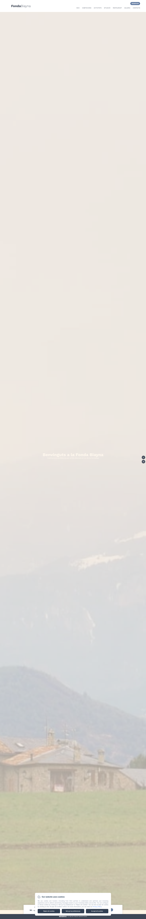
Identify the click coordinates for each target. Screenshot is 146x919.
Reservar (135, 3)
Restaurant (117, 8)
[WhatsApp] (143, 457)
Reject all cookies (48, 911)
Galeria (127, 8)
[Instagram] (143, 461)
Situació (107, 8)
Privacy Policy (97, 906)
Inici (78, 8)
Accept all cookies (97, 911)
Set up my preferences (73, 911)
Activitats (97, 8)
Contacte (136, 8)
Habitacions (86, 8)
